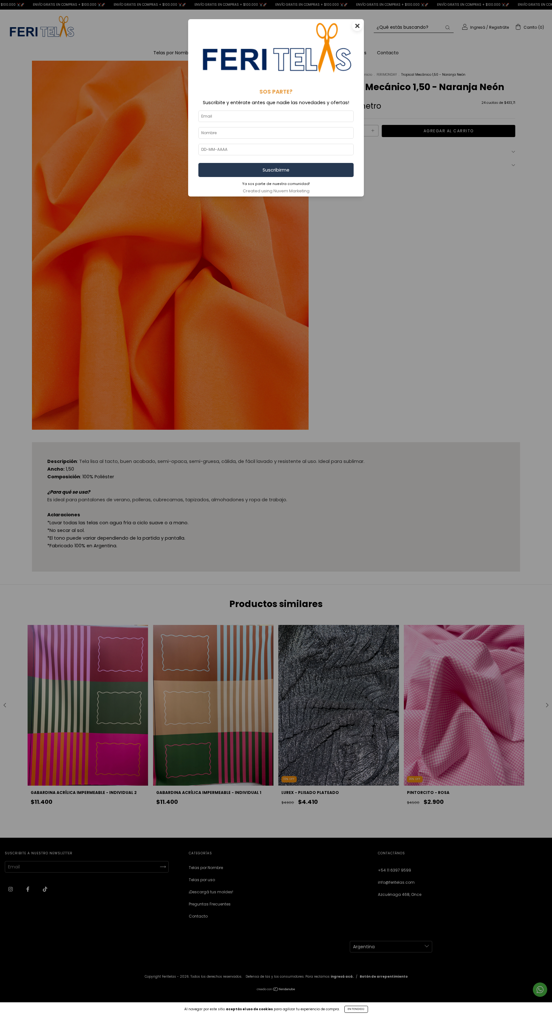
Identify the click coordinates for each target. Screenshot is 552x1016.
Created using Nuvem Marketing (276, 191)
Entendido (356, 1009)
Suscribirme (276, 170)
